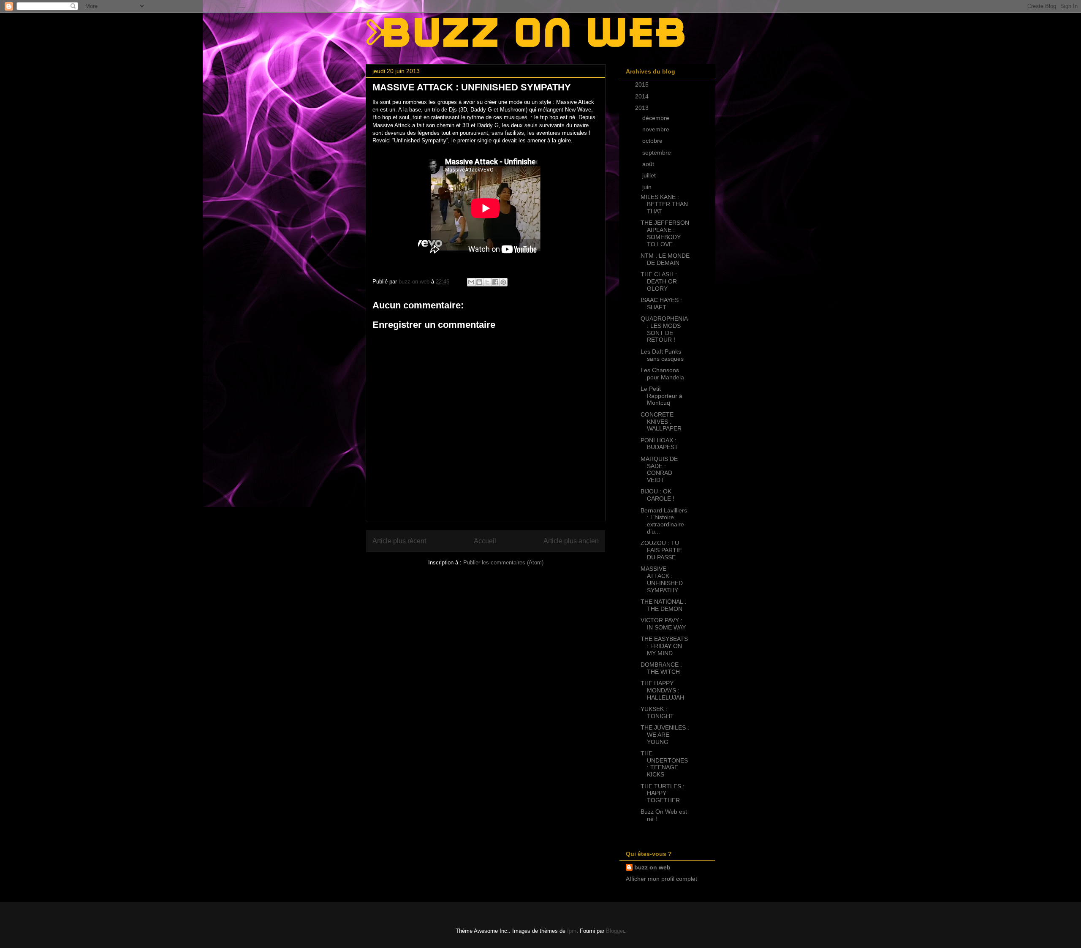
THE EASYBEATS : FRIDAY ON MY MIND (664, 646)
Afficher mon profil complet (661, 878)
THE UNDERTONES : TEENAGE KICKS (664, 764)
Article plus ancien (571, 541)
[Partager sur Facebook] (495, 282)
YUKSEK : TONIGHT (657, 712)
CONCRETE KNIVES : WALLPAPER (661, 421)
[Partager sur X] (487, 282)
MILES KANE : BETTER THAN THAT (664, 204)
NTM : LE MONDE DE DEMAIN (665, 259)
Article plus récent (399, 541)
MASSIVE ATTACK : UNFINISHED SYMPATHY (662, 579)
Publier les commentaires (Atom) (503, 562)
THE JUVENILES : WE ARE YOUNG (665, 734)
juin (647, 187)
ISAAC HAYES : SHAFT (661, 304)
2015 (642, 84)
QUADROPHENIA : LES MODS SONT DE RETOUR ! (664, 329)
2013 (642, 107)
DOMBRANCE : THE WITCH (661, 668)
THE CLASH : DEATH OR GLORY (659, 281)
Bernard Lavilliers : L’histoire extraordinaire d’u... (664, 521)
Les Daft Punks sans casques (662, 355)
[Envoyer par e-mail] (471, 282)
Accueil (485, 541)
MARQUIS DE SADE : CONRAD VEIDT (659, 469)
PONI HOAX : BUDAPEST (659, 444)
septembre (657, 152)
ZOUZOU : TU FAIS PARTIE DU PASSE (661, 550)
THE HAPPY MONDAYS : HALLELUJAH (662, 690)
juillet (649, 175)
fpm (571, 931)
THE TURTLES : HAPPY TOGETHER (662, 793)
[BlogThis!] (479, 282)
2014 (642, 96)
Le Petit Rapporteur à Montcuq (661, 395)
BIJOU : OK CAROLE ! (657, 495)
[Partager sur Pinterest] (503, 282)
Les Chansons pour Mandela (662, 374)
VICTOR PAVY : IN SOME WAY (663, 624)
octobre (653, 140)
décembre (656, 117)
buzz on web (652, 867)
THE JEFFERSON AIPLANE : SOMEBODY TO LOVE (665, 233)
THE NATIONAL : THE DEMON (663, 605)
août (649, 164)
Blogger (615, 931)
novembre (656, 129)
